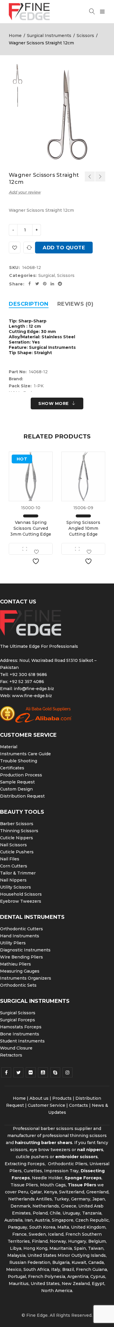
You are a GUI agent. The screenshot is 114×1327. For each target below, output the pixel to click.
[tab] (29, 304)
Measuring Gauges (19, 971)
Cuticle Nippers (16, 837)
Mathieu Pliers (15, 964)
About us (39, 1098)
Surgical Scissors (17, 1012)
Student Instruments (22, 1041)
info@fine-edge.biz (34, 688)
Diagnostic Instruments (25, 950)
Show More (53, 403)
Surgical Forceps (17, 1019)
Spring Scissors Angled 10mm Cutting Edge (83, 528)
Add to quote (64, 247)
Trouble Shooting (18, 760)
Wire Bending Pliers (21, 957)
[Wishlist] (14, 247)
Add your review (25, 192)
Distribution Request (22, 796)
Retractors (11, 1055)
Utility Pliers (13, 943)
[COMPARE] (29, 247)
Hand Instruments (19, 936)
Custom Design (16, 789)
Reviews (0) (75, 304)
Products (62, 1098)
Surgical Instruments (49, 35)
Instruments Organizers (25, 978)
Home (15, 35)
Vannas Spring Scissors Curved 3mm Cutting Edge (30, 528)
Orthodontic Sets (18, 985)
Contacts (78, 1105)
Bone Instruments (19, 1034)
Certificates (12, 768)
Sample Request (17, 782)
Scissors (85, 35)
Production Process (21, 775)
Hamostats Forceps (21, 1027)
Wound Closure (16, 1048)
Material (8, 746)
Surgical (46, 275)
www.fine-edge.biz (32, 695)
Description (29, 304)
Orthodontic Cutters (21, 928)
